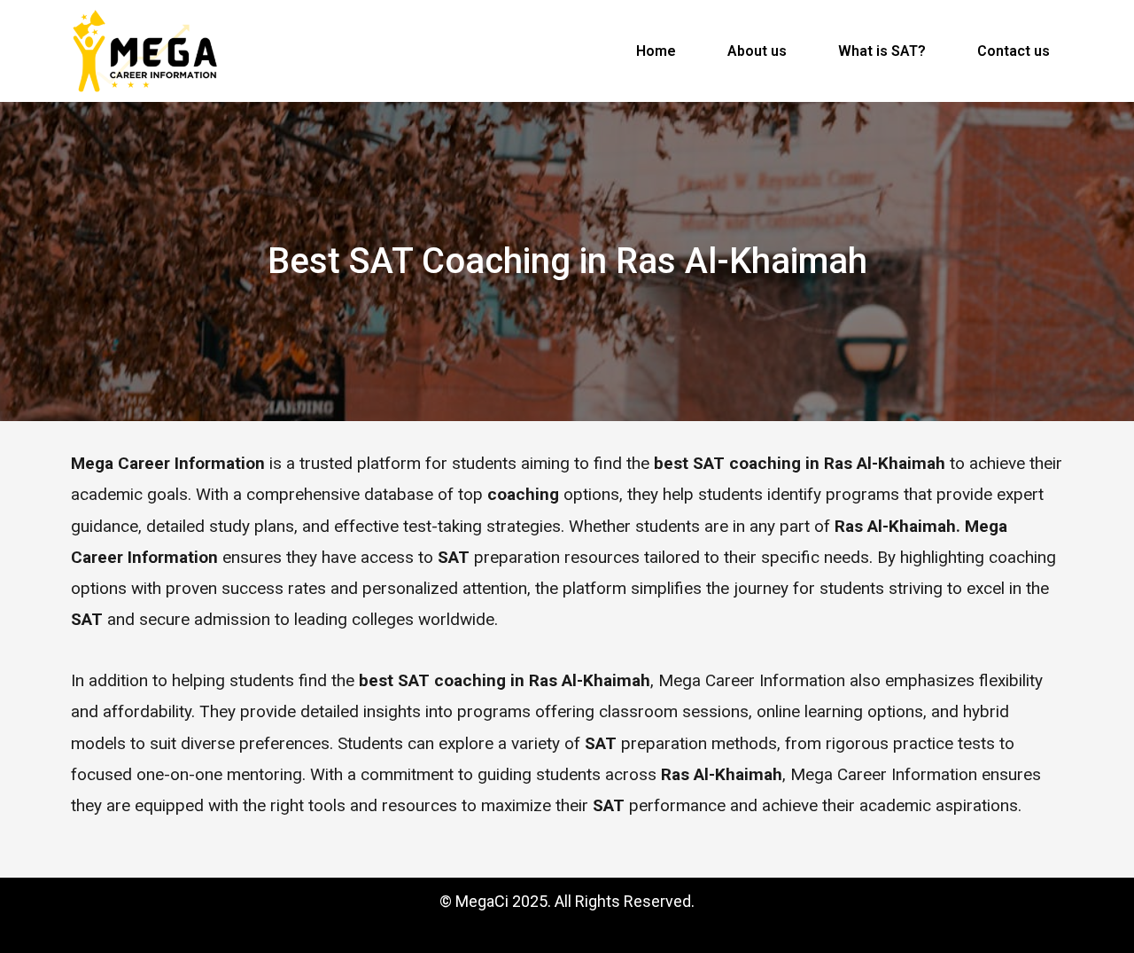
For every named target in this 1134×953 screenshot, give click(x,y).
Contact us (1013, 51)
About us (757, 51)
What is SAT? (882, 51)
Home (656, 51)
